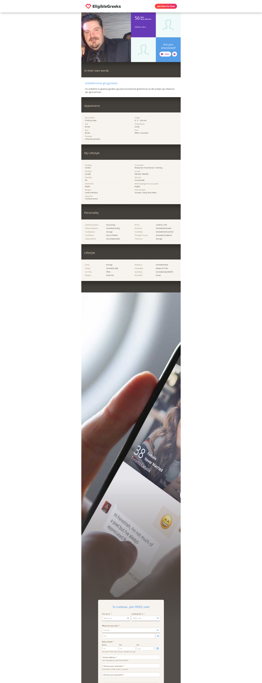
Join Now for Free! (166, 6)
